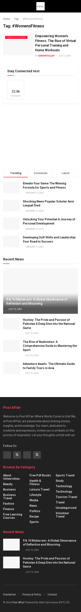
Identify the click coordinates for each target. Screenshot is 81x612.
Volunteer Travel (62, 514)
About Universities (11, 477)
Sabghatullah (46, 56)
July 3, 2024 (64, 56)
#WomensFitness (33, 18)
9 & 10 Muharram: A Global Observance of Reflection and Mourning (37, 301)
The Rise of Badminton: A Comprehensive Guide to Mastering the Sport (50, 346)
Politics (34, 511)
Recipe (34, 516)
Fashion (8, 503)
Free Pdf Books (40, 475)
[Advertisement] (40, 136)
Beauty (7, 484)
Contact (52, 594)
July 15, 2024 (15, 309)
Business (9, 489)
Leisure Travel (39, 489)
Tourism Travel (66, 497)
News (33, 505)
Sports (34, 522)
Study (60, 480)
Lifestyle (35, 495)
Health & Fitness (16, 37)
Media (33, 500)
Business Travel (9, 496)
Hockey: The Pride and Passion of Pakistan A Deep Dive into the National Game (49, 324)
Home (6, 18)
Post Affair (18, 602)
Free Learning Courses (12, 516)
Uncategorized (66, 507)
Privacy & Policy (31, 594)
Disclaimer (9, 594)
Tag (16, 18)
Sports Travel (65, 475)
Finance (8, 509)
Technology (64, 486)
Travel (60, 502)
